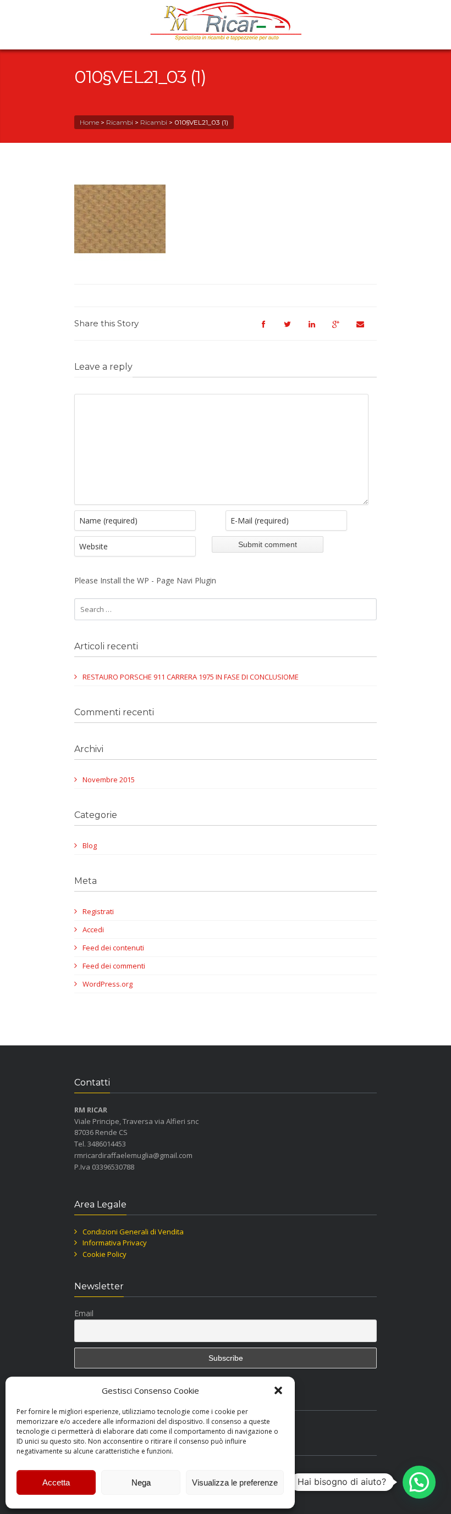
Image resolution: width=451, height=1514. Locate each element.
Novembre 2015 (108, 779)
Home (89, 122)
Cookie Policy (104, 1254)
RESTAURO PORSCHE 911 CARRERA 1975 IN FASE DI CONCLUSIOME (190, 677)
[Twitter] (293, 329)
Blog (89, 845)
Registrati (98, 911)
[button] (278, 1390)
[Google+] (342, 329)
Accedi (93, 929)
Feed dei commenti (113, 966)
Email (84, 1313)
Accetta (56, 1482)
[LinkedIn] (317, 329)
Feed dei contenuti (113, 948)
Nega (141, 1482)
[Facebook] (269, 329)
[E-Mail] (366, 329)
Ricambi (119, 122)
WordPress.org (107, 984)
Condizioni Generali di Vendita (133, 1232)
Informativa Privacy (114, 1243)
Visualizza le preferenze (235, 1482)
